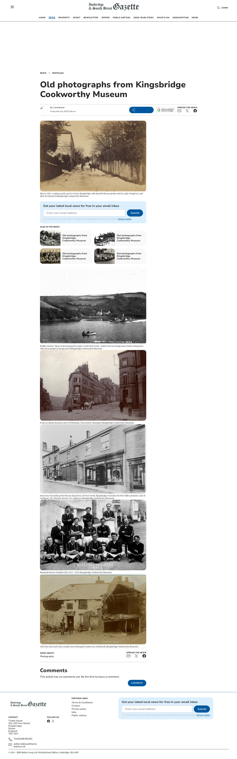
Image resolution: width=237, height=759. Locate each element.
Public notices (79, 715)
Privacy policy (79, 708)
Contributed (58, 107)
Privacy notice (124, 219)
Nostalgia (58, 73)
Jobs (74, 712)
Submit (135, 213)
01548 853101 (25, 739)
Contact (76, 705)
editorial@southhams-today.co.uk (26, 745)
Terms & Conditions (82, 702)
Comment (137, 683)
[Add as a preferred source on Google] (165, 110)
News (43, 73)
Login (224, 8)
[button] (12, 7)
